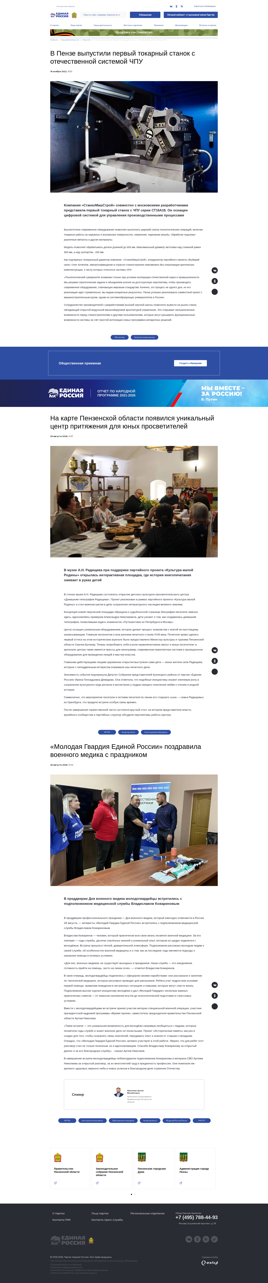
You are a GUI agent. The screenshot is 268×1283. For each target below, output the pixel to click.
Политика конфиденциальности (66, 1267)
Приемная (158, 25)
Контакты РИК (61, 1219)
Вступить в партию (207, 25)
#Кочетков (120, 337)
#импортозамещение (144, 337)
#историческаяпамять (92, 1120)
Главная (54, 40)
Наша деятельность (103, 25)
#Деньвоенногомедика (123, 1120)
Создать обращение (190, 363)
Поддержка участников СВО (134, 32)
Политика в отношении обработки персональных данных (79, 1270)
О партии (54, 25)
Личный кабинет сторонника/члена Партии (190, 15)
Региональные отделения (148, 1213)
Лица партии (76, 25)
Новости (86, 40)
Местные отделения (133, 25)
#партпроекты (128, 732)
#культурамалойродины (155, 732)
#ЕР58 (107, 732)
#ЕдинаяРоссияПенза (176, 1120)
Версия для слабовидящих (205, 6)
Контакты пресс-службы (107, 1219)
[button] (131, 1194)
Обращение (145, 15)
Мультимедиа (181, 25)
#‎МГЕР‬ (201, 1120)
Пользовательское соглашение (66, 1264)
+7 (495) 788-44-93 (196, 1217)
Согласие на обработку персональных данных (73, 1273)
